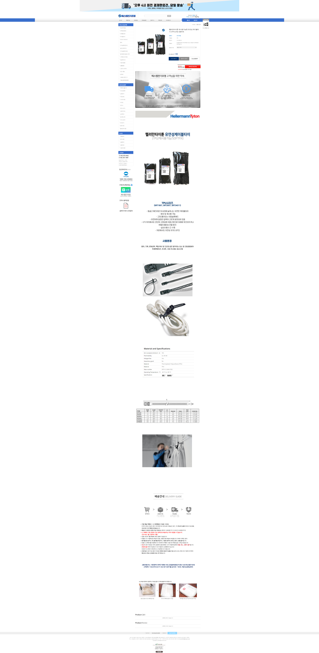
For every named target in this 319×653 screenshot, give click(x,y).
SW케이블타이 (123, 88)
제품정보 (122, 136)
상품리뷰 (122, 145)
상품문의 (122, 142)
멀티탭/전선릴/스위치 (125, 54)
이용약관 (147, 633)
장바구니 (152, 20)
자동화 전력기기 (124, 77)
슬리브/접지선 (123, 48)
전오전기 (122, 122)
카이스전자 (122, 119)
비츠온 (121, 102)
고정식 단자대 (123, 68)
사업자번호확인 (172, 633)
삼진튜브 (122, 114)
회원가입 (128, 20)
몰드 (121, 42)
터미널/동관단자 (124, 45)
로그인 (120, 20)
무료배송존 (144, 20)
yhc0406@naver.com (185, 639)
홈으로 (188, 20)
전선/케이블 (123, 27)
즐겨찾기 (195, 20)
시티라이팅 (122, 99)
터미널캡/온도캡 (124, 51)
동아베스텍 (122, 117)
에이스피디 (122, 108)
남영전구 (122, 93)
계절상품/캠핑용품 (124, 80)
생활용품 (122, 65)
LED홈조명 (122, 33)
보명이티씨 (122, 111)
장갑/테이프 (123, 59)
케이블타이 (122, 36)
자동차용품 (122, 62)
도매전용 (136, 20)
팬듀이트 (122, 125)
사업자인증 (122, 148)
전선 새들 (122, 71)
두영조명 (122, 96)
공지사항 (122, 139)
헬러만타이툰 (123, 128)
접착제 (121, 74)
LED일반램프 (123, 30)
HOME (193, 24)
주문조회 (160, 20)
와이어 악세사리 (124, 39)
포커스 (121, 105)
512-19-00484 (155, 637)
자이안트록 (122, 90)
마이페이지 (168, 20)
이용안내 (164, 633)
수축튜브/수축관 (124, 57)
